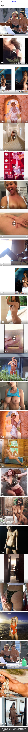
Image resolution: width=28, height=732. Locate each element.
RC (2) (2, 263)
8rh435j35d (3, 723)
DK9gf (2, 349)
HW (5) (2, 33)
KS (1, 551)
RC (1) (2, 292)
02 (1, 608)
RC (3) (2, 91)
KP (1, 637)
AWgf (2, 493)
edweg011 (3, 522)
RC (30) (2, 321)
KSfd (2, 235)
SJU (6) (2, 464)
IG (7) (2, 378)
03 (1, 694)
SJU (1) (2, 120)
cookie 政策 (7, 730)
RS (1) (2, 407)
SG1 (2, 579)
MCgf (2, 177)
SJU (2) (2, 436)
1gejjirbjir (3, 206)
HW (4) (2, 666)
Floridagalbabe (5, 150)
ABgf (2, 148)
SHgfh (2, 62)
